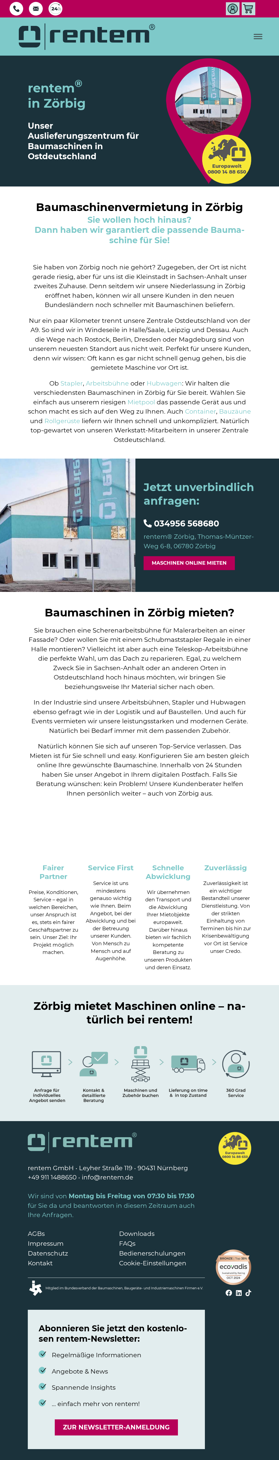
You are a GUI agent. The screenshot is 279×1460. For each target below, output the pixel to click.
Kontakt (40, 1263)
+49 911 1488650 (52, 1177)
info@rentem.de (107, 1177)
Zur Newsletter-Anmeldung (116, 1427)
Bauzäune (235, 411)
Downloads (136, 1233)
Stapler (71, 383)
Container (200, 411)
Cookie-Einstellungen (152, 1263)
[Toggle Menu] (258, 36)
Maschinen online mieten (189, 563)
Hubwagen (164, 383)
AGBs (36, 1233)
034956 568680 (186, 524)
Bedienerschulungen (152, 1253)
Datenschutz (48, 1253)
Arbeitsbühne (107, 383)
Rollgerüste (62, 421)
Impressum (45, 1243)
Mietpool (141, 402)
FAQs (127, 1243)
